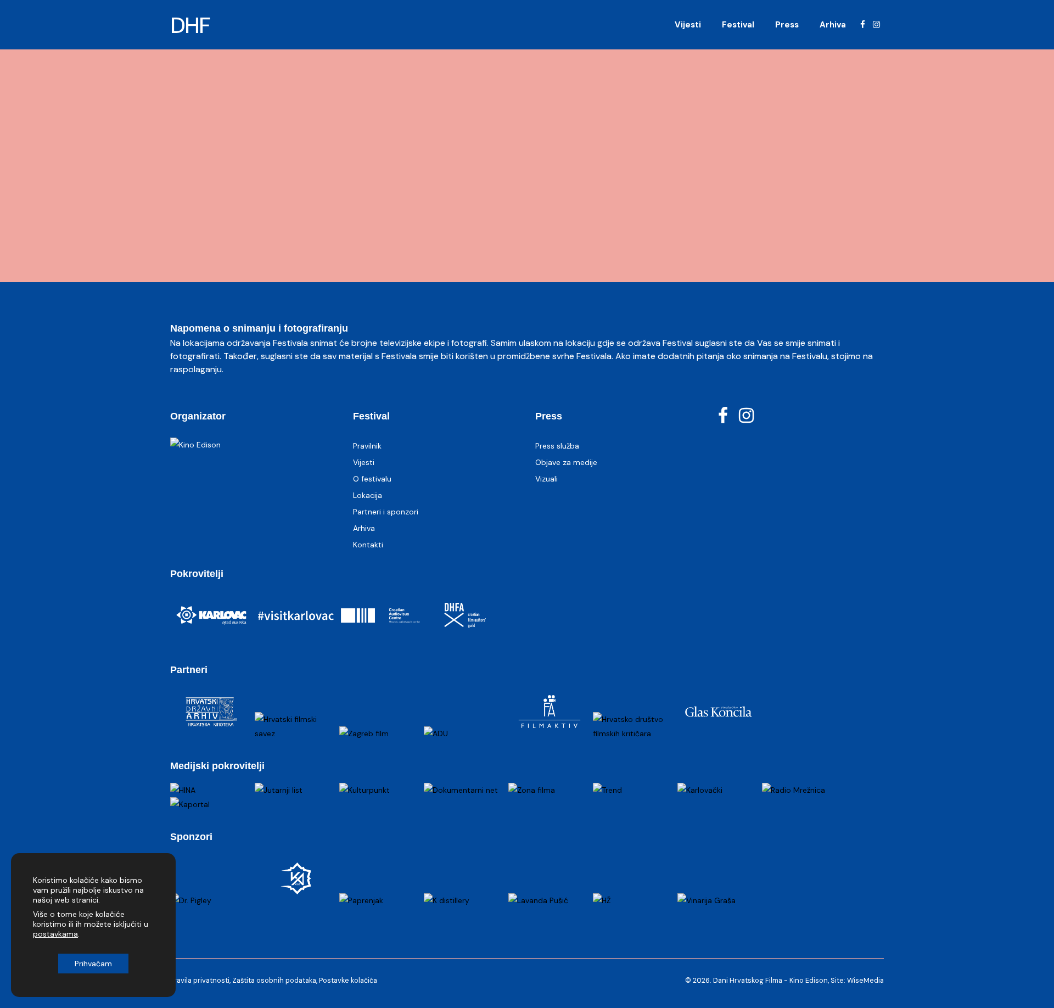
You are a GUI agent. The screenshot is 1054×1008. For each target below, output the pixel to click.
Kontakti (368, 545)
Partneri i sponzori (385, 512)
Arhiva (364, 528)
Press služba (557, 446)
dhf (190, 25)
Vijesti (363, 462)
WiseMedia (865, 980)
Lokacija (367, 495)
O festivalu (372, 479)
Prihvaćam (93, 963)
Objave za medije (566, 462)
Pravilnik (367, 446)
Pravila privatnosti (199, 980)
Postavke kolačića (348, 980)
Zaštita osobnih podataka (274, 980)
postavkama (55, 934)
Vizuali (546, 479)
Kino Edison (808, 980)
